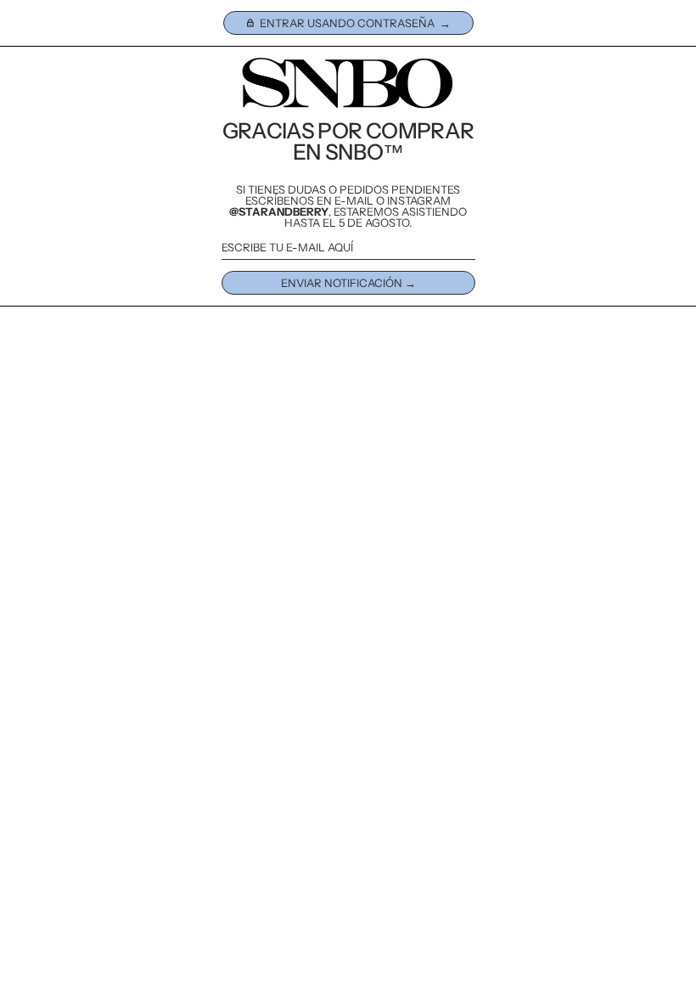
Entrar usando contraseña (347, 23)
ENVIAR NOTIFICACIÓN (341, 283)
